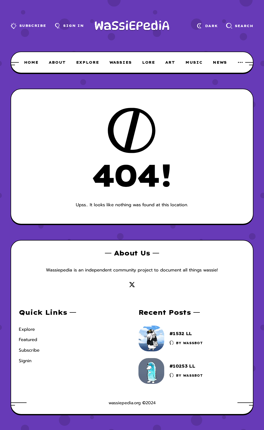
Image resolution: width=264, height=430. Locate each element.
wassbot (193, 343)
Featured (28, 339)
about (57, 62)
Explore (27, 329)
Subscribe (29, 350)
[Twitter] (132, 285)
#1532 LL (180, 333)
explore (87, 62)
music (193, 62)
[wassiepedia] (132, 25)
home (31, 62)
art (170, 62)
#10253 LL (182, 366)
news (220, 62)
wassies (120, 62)
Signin (25, 360)
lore (148, 62)
